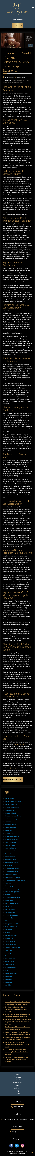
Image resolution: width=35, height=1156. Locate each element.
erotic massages (10, 944)
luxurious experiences (12, 836)
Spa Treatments (10, 912)
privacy (7, 970)
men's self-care (10, 845)
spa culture (8, 976)
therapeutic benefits (11, 924)
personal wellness (11, 874)
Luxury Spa (8, 950)
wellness (8, 932)
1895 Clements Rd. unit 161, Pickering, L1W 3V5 (19, 1119)
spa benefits (9, 900)
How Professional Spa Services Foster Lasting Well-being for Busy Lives (18, 1015)
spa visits (8, 985)
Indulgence (8, 830)
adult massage (17, 80)
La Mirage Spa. (23, 1151)
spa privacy (8, 979)
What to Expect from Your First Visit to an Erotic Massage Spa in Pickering (17, 1003)
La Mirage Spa (9, 833)
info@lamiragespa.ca (14, 768)
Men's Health (9, 956)
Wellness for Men (10, 935)
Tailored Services (11, 921)
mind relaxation (10, 857)
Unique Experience (11, 927)
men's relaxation (10, 842)
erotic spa (26, 80)
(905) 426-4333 (18, 19)
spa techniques (10, 909)
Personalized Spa (10, 967)
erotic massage (10, 941)
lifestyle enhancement (12, 947)
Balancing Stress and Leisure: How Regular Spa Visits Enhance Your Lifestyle (16, 1059)
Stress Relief (7, 82)
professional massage (12, 889)
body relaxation (10, 810)
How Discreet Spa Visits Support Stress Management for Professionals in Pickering (18, 1009)
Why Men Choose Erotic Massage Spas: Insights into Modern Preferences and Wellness (18, 1022)
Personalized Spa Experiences (15, 880)
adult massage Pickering (13, 801)
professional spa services (13, 892)
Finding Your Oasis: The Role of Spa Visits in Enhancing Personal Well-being (18, 1033)
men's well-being (10, 848)
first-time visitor (10, 825)
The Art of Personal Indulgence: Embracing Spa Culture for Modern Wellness (16, 1052)
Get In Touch (17, 25)
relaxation (8, 895)
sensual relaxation (17, 82)
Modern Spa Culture (11, 862)
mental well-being (10, 851)
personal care (9, 964)
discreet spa (9, 938)
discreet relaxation (11, 813)
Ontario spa (8, 865)
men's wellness (10, 959)
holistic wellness (10, 827)
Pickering (8, 883)
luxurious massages (11, 839)
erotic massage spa (11, 819)
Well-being (8, 929)
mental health (9, 962)
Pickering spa (9, 886)
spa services (9, 906)
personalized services (12, 877)
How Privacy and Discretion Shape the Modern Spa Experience (17, 1028)
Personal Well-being (11, 871)
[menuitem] (17, 1074)
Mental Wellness (10, 854)
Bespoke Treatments (12, 807)
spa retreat (8, 982)
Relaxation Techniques (12, 897)
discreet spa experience (13, 816)
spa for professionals (12, 903)
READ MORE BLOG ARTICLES (12, 779)
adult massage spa (11, 804)
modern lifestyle (10, 860)
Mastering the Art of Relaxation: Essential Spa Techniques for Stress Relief (17, 1045)
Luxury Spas (9, 953)
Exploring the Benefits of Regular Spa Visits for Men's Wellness (17, 1038)
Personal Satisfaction (12, 868)
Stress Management (11, 915)
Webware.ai (21, 1153)
